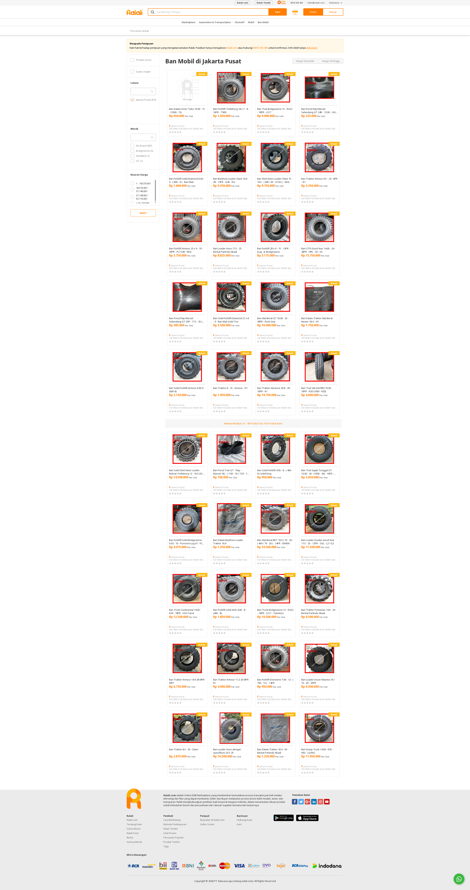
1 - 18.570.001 (143, 183)
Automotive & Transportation (215, 22)
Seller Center (207, 824)
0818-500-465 (296, 2)
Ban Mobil (263, 22)
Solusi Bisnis (134, 828)
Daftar (313, 12)
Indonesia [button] (334, 2)
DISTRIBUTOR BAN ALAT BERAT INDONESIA (187, 128)
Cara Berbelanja (172, 820)
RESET (143, 213)
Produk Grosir (144, 60)
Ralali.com (242, 2)
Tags (166, 846)
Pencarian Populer (173, 837)
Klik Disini (312, 47)
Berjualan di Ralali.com (212, 820)
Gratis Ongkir (143, 71)
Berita (130, 837)
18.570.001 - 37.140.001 (142, 189)
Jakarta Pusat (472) (146, 99)
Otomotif (239, 22)
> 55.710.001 (142, 203)
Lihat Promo (169, 833)
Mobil (251, 22)
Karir (239, 824)
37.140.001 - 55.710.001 (142, 197)
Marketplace (188, 22)
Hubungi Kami (244, 820)
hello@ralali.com (316, 2)
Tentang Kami (134, 824)
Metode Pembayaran (175, 824)
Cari (277, 12)
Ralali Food (132, 833)
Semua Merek (134, 842)
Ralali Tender (264, 2)
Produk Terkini (171, 842)
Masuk (333, 12)
